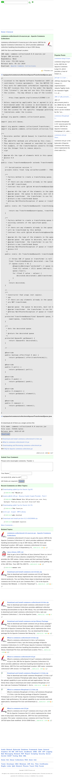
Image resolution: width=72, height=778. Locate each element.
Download (5, 434)
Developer (10, 764)
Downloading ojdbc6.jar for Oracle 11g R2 (18, 489)
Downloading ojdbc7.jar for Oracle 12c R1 (18, 505)
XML (24, 756)
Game (40, 749)
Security (42, 754)
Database (24, 749)
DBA (17, 764)
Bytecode (16, 749)
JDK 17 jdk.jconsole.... (63, 97)
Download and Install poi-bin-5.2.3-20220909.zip (20, 518)
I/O (10, 751)
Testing (15, 756)
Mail (2, 754)
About (12, 760)
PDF (22, 754)
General (10, 32)
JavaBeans (28, 751)
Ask (35, 760)
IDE (13, 751)
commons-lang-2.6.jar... (63, 58)
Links (9, 766)
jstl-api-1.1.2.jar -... (61, 77)
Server (48, 754)
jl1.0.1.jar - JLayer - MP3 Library (14, 512)
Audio (3, 749)
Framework (33, 749)
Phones (26, 766)
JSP (43, 751)
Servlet (3, 756)
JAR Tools (19, 751)
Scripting (34, 754)
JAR (28, 764)
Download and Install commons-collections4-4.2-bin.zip (22, 439)
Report (27, 754)
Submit (21, 481)
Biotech (9, 749)
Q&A (13, 766)
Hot (7, 760)
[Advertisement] (27, 17)
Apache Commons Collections (23, 66)
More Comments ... (7, 525)
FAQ (36, 766)
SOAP (9, 756)
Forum (41, 766)
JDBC (35, 751)
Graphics (4, 751)
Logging (49, 751)
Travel (32, 766)
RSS (26, 760)
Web (20, 756)
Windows (22, 764)
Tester (3, 764)
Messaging (9, 754)
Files (37, 764)
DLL (32, 764)
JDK (39, 751)
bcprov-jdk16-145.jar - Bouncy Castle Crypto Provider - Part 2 (24, 496)
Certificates (44, 764)
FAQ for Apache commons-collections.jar (18, 449)
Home (3, 32)
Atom (31, 760)
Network (17, 754)
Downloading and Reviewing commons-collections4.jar (22, 445)
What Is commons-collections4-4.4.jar (16, 442)
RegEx (3, 766)
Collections (19, 760)
